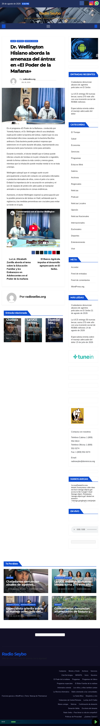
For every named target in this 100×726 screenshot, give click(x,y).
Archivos (75, 178)
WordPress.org (77, 287)
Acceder (74, 267)
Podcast (74, 197)
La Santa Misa (78, 696)
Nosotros (94, 675)
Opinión (74, 210)
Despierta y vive (91, 696)
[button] (92, 26)
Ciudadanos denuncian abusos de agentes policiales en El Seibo (81, 84)
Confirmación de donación (88, 704)
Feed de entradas (79, 274)
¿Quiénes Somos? (90, 717)
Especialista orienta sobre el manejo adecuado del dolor (82, 111)
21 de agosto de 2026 (17, 589)
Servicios (75, 152)
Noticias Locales (31, 41)
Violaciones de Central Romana (70, 700)
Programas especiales (65, 683)
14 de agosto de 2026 (65, 589)
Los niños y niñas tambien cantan (85, 688)
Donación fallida (73, 708)
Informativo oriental (64, 688)
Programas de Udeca (89, 679)
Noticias (20, 41)
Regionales (76, 184)
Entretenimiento (78, 242)
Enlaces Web (77, 165)
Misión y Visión (74, 671)
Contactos (62, 671)
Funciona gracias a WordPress (13, 696)
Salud (13, 41)
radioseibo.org (29, 79)
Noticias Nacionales (80, 216)
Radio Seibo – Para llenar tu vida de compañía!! (80, 712)
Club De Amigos (67, 675)
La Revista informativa (61, 692)
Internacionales (78, 223)
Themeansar (42, 696)
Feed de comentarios (80, 280)
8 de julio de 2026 (64, 616)
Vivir (73, 249)
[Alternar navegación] (48, 26)
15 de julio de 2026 (16, 616)
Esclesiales (76, 229)
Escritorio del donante (89, 708)
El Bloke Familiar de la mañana (86, 683)
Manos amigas (63, 704)
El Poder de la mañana (62, 679)
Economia (75, 145)
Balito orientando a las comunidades (84, 692)
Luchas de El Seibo (90, 700)
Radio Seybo (50, 13)
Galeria (74, 171)
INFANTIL (78, 675)
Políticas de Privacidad (73, 717)
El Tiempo (75, 132)
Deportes (75, 236)
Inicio (86, 675)
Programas (76, 158)
